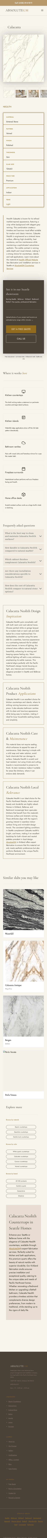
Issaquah (7, 1521)
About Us (12, 1441)
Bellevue (14, 1518)
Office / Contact (14, 1460)
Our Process (12, 1446)
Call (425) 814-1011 (23, 3)
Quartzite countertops (21, 1132)
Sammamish (37, 1518)
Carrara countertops (21, 1161)
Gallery (11, 1450)
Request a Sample (14, 1498)
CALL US (21, 338)
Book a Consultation (15, 1488)
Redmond (28, 1518)
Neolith (10, 1418)
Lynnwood (22, 1524)
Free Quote (12, 1484)
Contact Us (12, 1493)
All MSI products (21, 1181)
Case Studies (13, 1469)
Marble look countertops (21, 1137)
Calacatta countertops (21, 1156)
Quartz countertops (21, 1127)
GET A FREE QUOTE (21, 329)
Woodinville (32, 1521)
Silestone (21, 1196)
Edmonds (30, 1524)
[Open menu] (42, 10)
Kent (15, 1524)
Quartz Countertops (14, 1401)
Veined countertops (21, 1166)
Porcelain (11, 1427)
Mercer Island (16, 1521)
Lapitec (10, 1422)
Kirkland (21, 1518)
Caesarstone (21, 1191)
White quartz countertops (21, 1151)
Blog (10, 1464)
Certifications (13, 1455)
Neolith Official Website (28, 259)
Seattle (7, 1518)
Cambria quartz (21, 1186)
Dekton (10, 1414)
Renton (40, 1521)
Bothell (24, 1521)
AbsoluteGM (11, 842)
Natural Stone (12, 1406)
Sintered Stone (12, 1410)
